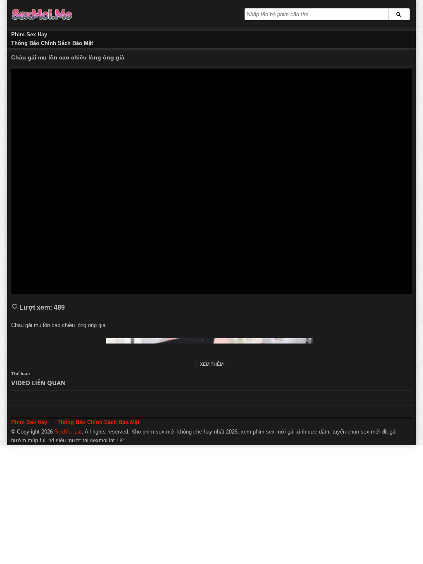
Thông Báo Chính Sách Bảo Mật (52, 43)
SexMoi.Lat (68, 432)
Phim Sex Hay (29, 34)
